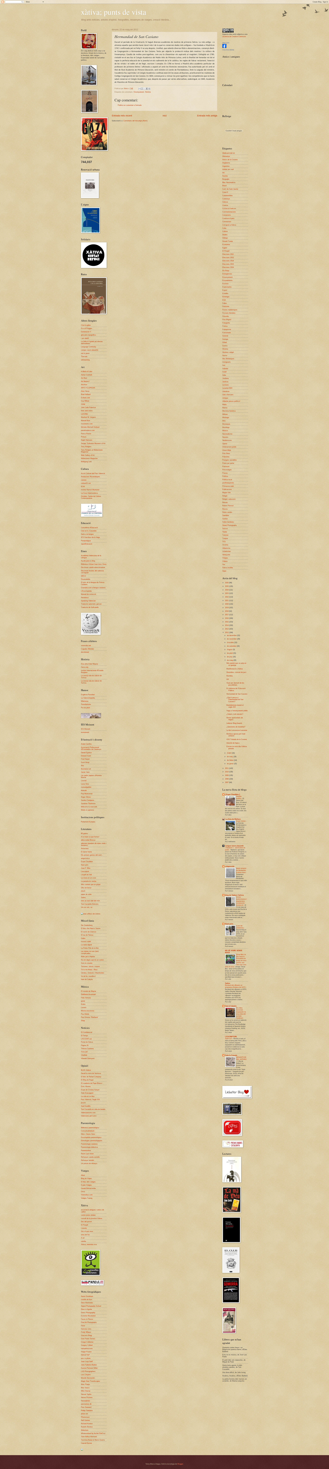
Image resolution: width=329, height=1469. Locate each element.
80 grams (84, 833)
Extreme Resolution (88, 1316)
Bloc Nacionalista (228, 182)
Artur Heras (85, 391)
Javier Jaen (85, 772)
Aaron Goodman (87, 1296)
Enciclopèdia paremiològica (91, 1137)
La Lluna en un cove (88, 878)
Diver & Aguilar (86, 1309)
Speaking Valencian (88, 601)
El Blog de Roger (87, 1080)
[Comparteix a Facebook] (147, 88)
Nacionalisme (227, 434)
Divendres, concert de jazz (236, 672)
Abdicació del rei (228, 153)
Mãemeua (84, 701)
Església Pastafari (88, 695)
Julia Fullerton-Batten (89, 1365)
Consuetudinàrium (87, 1131)
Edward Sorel (86, 756)
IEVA (83, 486)
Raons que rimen (87, 1154)
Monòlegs (226, 427)
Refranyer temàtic (87, 1160)
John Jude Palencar (88, 407)
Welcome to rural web (89, 807)
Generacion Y (86, 332)
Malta (224, 404)
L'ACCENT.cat (86, 1039)
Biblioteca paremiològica (90, 1128)
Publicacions (227, 489)
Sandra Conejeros (87, 800)
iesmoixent (85, 732)
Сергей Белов (86, 1443)
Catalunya (226, 199)
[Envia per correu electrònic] (139, 88)
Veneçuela (226, 555)
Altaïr (83, 1175)
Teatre (224, 532)
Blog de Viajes (86, 1178)
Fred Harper (85, 759)
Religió (224, 496)
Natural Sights (86, 1394)
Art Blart (84, 378)
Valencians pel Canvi (89, 1116)
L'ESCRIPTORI (231, 1037)
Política (225, 476)
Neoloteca (84, 598)
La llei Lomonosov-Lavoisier (236, 730)
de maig (230, 660)
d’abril (229, 753)
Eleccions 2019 (228, 261)
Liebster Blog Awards (234, 723)
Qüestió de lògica (232, 743)
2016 (227, 618)
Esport (224, 290)
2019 (227, 608)
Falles (224, 303)
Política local (227, 480)
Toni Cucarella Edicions (89, 904)
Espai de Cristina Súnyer (90, 1090)
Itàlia (224, 375)
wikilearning (85, 360)
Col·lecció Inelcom (229, 208)
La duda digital (86, 945)
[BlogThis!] (142, 88)
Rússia (224, 509)
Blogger (180, 1464)
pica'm (83, 1103)
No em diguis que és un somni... (93, 960)
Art (223, 173)
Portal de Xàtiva (87, 1042)
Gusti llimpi (85, 762)
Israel (224, 372)
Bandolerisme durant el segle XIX (235, 706)
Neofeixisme (227, 440)
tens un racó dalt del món (90, 901)
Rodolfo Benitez (87, 1427)
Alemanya (226, 156)
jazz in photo (85, 1358)
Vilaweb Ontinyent (87, 1058)
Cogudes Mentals (87, 649)
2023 (227, 593)
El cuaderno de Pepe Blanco (91, 1083)
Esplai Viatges (86, 1185)
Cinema (225, 205)
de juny (230, 657)
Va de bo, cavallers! (88, 976)
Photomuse (85, 1417)
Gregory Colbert (87, 1345)
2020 (227, 604)
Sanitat (225, 519)
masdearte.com (87, 424)
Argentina (225, 166)
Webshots (84, 1430)
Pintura (83, 437)
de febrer (230, 760)
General (225, 336)
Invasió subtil (86, 941)
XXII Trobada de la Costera (236, 739)
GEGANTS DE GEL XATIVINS (241, 1058)
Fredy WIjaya (86, 1332)
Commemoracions (229, 212)
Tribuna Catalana (87, 1049)
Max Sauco (85, 1388)
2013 (227, 629)
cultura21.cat (86, 483)
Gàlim (83, 938)
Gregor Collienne (87, 1342)
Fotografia (226, 323)
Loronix (83, 1007)
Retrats (225, 502)
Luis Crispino (86, 1375)
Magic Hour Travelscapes (90, 1381)
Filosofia (225, 316)
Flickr (83, 1326)
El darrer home (86, 852)
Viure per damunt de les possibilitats (235, 684)
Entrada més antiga (207, 115)
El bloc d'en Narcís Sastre (90, 928)
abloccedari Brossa (88, 840)
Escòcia (225, 284)
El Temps (84, 1036)
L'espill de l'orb (86, 875)
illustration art (86, 769)
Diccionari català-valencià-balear (93, 567)
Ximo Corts (225, 43)
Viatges (225, 558)
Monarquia (226, 424)
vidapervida (229, 866)
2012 (227, 632)
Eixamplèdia (85, 579)
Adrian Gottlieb (86, 375)
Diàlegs (225, 238)
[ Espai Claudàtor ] (232, 794)
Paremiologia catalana (89, 1144)
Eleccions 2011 (228, 254)
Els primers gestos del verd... (92, 855)
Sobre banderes (228, 522)
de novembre (232, 639)
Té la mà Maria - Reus (89, 970)
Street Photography (229, 525)
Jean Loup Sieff (87, 1361)
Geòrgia (225, 339)
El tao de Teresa (87, 935)
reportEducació (86, 544)
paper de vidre (86, 894)
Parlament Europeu (88, 822)
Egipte (224, 248)
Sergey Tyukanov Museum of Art (93, 443)
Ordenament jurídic (229, 447)
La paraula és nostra (88, 881)
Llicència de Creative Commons (234, 36)
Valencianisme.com (88, 1113)
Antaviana (84, 848)
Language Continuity (88, 347)
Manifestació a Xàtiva (234, 669)
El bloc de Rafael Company (91, 1077)
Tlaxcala (84, 356)
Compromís (226, 215)
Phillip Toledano (87, 1410)
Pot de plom (85, 708)
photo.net (84, 1414)
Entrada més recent (122, 115)
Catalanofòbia (227, 196)
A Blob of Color (86, 371)
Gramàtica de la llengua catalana (93, 588)
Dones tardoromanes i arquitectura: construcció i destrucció (241, 901)
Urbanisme (226, 548)
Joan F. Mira (85, 868)
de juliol (230, 653)
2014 (227, 625)
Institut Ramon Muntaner (90, 490)
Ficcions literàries (228, 313)
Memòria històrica (229, 411)
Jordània (225, 378)
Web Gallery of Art (88, 455)
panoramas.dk (86, 1404)
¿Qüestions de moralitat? (235, 727)
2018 (227, 611)
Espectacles (227, 287)
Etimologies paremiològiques (91, 1141)
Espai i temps (241, 821)
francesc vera (86, 1329)
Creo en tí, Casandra (88, 531)
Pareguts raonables (229, 460)
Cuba (224, 228)
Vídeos (225, 561)
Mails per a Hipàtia (88, 957)
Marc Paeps (85, 1384)
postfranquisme (228, 483)
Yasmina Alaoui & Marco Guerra (93, 1440)
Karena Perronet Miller (89, 1368)
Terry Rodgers (86, 447)
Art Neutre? (85, 381)
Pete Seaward (86, 1407)
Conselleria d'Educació (89, 528)
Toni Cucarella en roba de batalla (93, 1109)
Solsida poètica (239, 797)
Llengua (225, 398)
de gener (230, 764)
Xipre (224, 571)
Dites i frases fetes (88, 1134)
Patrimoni (225, 466)
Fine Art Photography (89, 1322)
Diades (224, 235)
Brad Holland (85, 394)
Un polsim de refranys (89, 1163)
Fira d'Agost (226, 319)
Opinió (224, 444)
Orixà (83, 1192)
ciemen (83, 480)
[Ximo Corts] (224, 47)
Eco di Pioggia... (87, 328)
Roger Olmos (86, 797)
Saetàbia (225, 515)
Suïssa (225, 528)
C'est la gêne (86, 325)
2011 (227, 768)
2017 (227, 615)
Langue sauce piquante (89, 350)
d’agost (230, 649)
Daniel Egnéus (86, 753)
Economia (226, 244)
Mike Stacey (85, 1391)
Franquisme (226, 329)
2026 (227, 583)
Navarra (225, 437)
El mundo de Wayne (88, 991)
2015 (227, 622)
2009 (227, 775)
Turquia (225, 538)
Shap (83, 1021)
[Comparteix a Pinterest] (149, 88)
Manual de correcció (88, 594)
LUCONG (84, 414)
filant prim (84, 865)
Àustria (225, 176)
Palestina (225, 457)
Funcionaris (226, 333)
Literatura (225, 391)
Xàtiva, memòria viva (89, 1244)
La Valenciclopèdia (88, 698)
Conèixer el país (228, 218)
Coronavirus (226, 222)
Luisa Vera (85, 784)
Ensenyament (139, 92)
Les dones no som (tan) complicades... (90, 952)
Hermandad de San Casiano (236, 694)
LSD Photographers (88, 1371)
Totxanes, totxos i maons (90, 966)
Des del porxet (86, 1222)
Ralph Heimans (86, 440)
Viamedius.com (87, 1195)
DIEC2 (83, 576)
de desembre (232, 635)
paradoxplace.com (88, 430)
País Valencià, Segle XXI (90, 1099)
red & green (85, 353)
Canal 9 (225, 192)
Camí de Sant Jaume (230, 189)
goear (83, 1001)
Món (224, 421)
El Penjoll (84, 1225)
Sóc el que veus (87, 1231)
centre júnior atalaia (88, 1215)
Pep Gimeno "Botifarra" (89, 1017)
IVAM (83, 404)
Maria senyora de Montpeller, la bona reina (241, 870)
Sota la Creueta (231, 1055)
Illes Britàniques (228, 359)
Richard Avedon (87, 1424)
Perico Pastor (86, 434)
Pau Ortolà (85, 1014)
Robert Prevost (228, 506)
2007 (227, 782)
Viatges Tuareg (86, 1198)
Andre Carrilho (86, 744)
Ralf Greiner (85, 1420)
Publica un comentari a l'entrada (129, 105)
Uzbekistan (226, 551)
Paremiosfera (86, 1150)
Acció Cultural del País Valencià (93, 473)
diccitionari (85, 652)
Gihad (224, 342)
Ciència (225, 202)
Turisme (225, 535)
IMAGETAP (85, 1355)
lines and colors (87, 411)
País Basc (226, 453)
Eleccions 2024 (228, 267)
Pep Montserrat (86, 794)
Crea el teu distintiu (228, 50)
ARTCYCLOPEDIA (88, 388)
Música (225, 431)
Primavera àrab (228, 486)
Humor (224, 355)
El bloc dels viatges (88, 1182)
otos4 (83, 891)
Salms (83, 897)
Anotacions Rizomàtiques (90, 477)
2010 (227, 772)
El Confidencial (86, 1032)
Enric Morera (85, 1086)
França (224, 326)
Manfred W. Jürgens (88, 417)
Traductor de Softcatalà (89, 607)
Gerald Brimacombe (88, 1188)
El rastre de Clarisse (88, 932)
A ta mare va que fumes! (90, 837)
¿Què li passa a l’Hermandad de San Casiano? (234, 699)
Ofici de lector (86, 888)
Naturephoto (85, 1401)
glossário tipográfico (88, 335)
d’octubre (230, 642)
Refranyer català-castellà (90, 1157)
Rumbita (229, 676)
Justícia (225, 382)
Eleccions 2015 (228, 258)
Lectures (225, 385)
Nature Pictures (87, 1397)
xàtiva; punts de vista (113, 12)
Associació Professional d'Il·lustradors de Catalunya (91, 748)
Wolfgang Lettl (86, 462)
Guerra (224, 346)
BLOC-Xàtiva (86, 1070)
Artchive (84, 385)
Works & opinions (87, 810)
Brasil (224, 186)
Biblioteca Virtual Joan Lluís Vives (94, 564)
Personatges (227, 470)
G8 (227, 679)
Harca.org (84, 667)
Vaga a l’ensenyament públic (237, 711)
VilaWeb (84, 1055)
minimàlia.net (86, 646)
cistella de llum (86, 1299)
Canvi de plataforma (240, 927)
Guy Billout (85, 401)
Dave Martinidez (87, 1303)
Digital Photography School (91, 1306)
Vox (223, 564)
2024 (227, 590)
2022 (227, 597)
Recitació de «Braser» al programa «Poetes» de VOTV (235, 986)
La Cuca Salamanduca (89, 493)
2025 (227, 586)
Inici (165, 115)
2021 (227, 600)
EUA (224, 300)
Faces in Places (87, 1319)
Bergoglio (225, 179)
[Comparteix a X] (144, 88)
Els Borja (225, 271)
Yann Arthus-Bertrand (89, 1437)
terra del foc (85, 1235)
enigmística (85, 858)
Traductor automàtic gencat (91, 604)
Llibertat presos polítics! (231, 401)
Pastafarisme (86, 704)
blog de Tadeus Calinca (234, 895)
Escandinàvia (227, 280)
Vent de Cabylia (87, 979)
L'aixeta (84, 1228)
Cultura (225, 231)
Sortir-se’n (229, 1039)
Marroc (224, 408)
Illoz (82, 766)
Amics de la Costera (229, 160)
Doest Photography (88, 1313)
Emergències (227, 274)
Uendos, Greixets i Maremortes (92, 973)
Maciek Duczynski (88, 1378)
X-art (83, 1238)
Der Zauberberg (86, 925)
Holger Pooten (86, 1352)
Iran (223, 365)
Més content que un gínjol (90, 884)
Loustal (83, 781)
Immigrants (226, 362)
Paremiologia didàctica (89, 1147)
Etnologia (225, 297)
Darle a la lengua (87, 534)
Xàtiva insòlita (227, 568)
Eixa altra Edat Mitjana (89, 664)
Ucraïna (225, 545)
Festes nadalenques (229, 310)
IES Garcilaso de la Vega (90, 537)
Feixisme (225, 306)
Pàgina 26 (84, 1045)
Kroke (83, 1004)
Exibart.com (85, 398)
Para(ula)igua (86, 541)
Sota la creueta (86, 963)
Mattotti (84, 790)
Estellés (225, 293)
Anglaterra (226, 163)
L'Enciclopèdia (86, 591)
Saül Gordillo (85, 1106)
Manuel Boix (85, 421)
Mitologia (225, 417)
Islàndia (225, 369)
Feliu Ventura (86, 998)
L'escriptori (85, 871)
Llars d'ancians (227, 395)
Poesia (224, 473)
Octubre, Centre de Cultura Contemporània (91, 497)
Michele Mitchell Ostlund (90, 427)
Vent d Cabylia (230, 1006)
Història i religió (228, 352)
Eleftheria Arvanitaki (88, 994)
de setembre (232, 646)
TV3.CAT (84, 1052)
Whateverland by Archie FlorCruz (93, 1433)
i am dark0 (85, 338)
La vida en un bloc (88, 1096)
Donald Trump (227, 241)
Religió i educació (228, 499)
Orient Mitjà (226, 450)
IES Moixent (85, 729)
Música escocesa (87, 1011)
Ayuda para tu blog (88, 561)
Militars (225, 414)
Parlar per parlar (228, 463)
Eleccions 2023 (228, 264)
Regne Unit (226, 493)
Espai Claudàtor (87, 862)
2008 (227, 779)
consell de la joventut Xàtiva (91, 1218)
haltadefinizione (87, 1349)
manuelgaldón (86, 787)
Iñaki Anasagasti (87, 1093)
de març (230, 757)
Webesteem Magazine (89, 458)
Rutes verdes (227, 512)
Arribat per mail (228, 169)
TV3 (223, 542)
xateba (83, 1241)
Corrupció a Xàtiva (229, 225)
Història (148, 92)
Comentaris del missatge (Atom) (135, 121)
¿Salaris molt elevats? (234, 714)
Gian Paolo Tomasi (88, 1339)
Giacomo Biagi (86, 1335)
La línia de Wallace (233, 819)
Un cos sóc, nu (86, 907)
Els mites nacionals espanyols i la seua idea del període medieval (241, 1013)
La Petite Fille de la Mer (90, 948)
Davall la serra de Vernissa (91, 1073)
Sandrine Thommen (88, 804)
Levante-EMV (227, 388)
